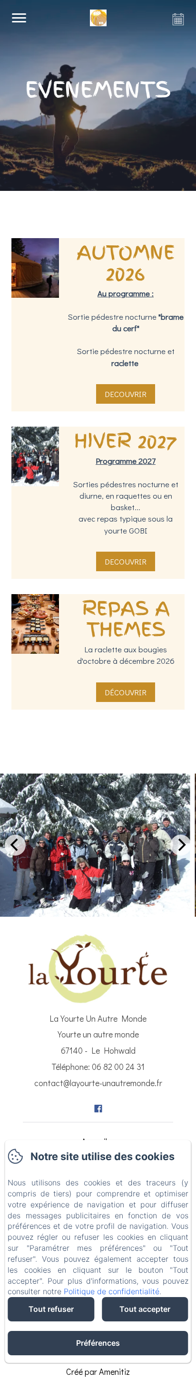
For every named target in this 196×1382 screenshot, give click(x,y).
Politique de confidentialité (111, 1291)
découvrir (126, 692)
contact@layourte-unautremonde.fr (98, 1083)
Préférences (98, 1343)
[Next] (180, 845)
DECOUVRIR (126, 393)
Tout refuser (51, 1309)
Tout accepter (144, 1309)
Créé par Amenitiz (98, 1371)
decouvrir (126, 561)
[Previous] (15, 845)
